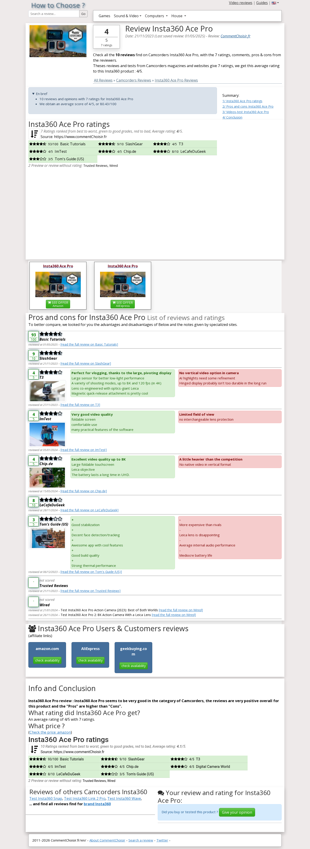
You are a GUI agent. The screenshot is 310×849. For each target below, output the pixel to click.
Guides (262, 2)
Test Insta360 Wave (124, 798)
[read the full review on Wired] (181, 610)
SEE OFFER (59, 304)
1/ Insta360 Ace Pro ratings (242, 101)
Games (104, 15)
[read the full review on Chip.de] (84, 491)
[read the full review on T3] (80, 405)
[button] (275, 2)
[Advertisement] (252, 188)
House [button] (177, 15)
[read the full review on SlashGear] (86, 363)
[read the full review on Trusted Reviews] (91, 591)
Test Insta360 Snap (45, 798)
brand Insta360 (97, 803)
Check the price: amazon (50, 732)
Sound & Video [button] (126, 15)
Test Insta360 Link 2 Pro (85, 798)
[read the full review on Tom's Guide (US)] (91, 572)
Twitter (162, 840)
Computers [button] (155, 15)
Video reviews (240, 2)
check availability (47, 660)
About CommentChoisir (107, 840)
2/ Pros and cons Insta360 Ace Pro (247, 106)
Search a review (140, 840)
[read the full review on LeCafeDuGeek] (89, 510)
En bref (41, 93)
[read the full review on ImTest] (84, 450)
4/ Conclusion (232, 117)
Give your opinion (237, 812)
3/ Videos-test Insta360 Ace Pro (245, 112)
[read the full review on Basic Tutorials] (89, 344)
